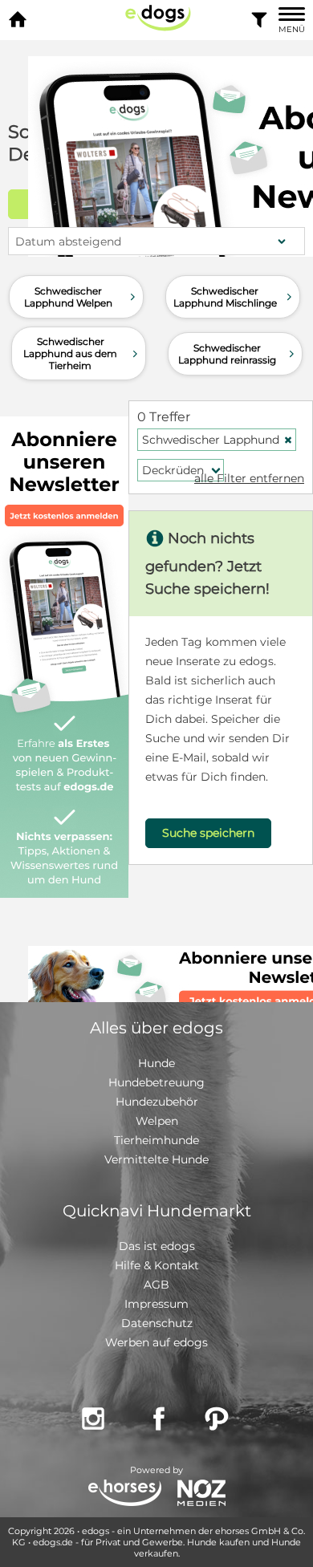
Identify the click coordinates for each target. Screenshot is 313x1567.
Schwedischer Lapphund (217, 439)
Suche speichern (208, 833)
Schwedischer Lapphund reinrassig (238, 354)
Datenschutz (157, 1323)
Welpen (157, 1121)
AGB (156, 1284)
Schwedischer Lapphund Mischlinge (234, 297)
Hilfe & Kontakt (157, 1265)
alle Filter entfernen (249, 478)
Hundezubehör (157, 1101)
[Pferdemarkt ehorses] (124, 1494)
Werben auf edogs (156, 1342)
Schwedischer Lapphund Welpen (81, 297)
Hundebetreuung (156, 1082)
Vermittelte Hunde (156, 1159)
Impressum (156, 1304)
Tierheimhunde (156, 1140)
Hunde (156, 1063)
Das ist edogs (157, 1246)
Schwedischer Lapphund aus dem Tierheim (82, 353)
